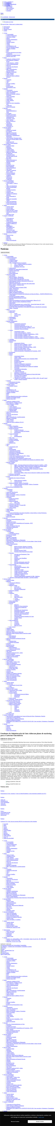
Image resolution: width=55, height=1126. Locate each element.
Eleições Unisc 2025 (11, 398)
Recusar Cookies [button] (15, 1121)
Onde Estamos (6, 26)
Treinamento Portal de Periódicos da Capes (24, 616)
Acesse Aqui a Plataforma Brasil (16, 457)
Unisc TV (5, 837)
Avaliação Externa (13, 260)
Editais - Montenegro (14, 288)
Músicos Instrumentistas (14, 704)
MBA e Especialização (11, 538)
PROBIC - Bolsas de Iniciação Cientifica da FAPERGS (27, 467)
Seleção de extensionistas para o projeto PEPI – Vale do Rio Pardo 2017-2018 (26, 304)
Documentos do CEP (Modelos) (16, 453)
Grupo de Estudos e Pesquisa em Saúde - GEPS (25, 347)
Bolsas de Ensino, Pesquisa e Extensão (23, 546)
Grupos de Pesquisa (13, 433)
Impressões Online (10, 910)
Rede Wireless (12, 637)
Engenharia (16, 360)
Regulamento (12, 602)
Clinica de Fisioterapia (11, 913)
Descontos (11, 553)
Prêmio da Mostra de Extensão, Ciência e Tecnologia (26, 484)
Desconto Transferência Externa (21, 563)
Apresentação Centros (19, 331)
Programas (11, 463)
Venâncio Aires (9, 936)
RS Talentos (9, 536)
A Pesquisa (8, 869)
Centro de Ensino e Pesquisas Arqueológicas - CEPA (26, 334)
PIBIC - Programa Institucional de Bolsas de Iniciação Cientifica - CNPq (30, 465)
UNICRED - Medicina (19, 575)
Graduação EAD (10, 542)
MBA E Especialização (11, 893)
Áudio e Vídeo (17, 357)
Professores (16, 696)
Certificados (9, 515)
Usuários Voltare (18, 617)
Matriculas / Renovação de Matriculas (14, 632)
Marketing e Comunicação (20, 373)
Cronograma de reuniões (14, 450)
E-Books (11, 319)
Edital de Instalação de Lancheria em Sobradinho (20, 305)
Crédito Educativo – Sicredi (20, 572)
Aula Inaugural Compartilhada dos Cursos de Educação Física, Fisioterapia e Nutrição (25, 716)
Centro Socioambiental (11, 680)
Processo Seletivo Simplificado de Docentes (19, 279)
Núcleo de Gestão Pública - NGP (21, 348)
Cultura (5, 681)
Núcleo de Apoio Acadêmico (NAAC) (15, 422)
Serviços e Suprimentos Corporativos (22, 363)
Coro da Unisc (9, 683)
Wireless (16, 619)
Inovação (5, 518)
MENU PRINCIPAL (5, 954)
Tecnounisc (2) (9, 528)
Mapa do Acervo (18, 625)
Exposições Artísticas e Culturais (21, 612)
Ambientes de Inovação (11, 870)
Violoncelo (16, 709)
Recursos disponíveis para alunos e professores (16, 396)
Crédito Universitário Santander (21, 571)
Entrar (2, 13)
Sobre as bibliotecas (13, 620)
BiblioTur (16, 604)
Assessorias (11, 322)
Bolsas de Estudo (13, 409)
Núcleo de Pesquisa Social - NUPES (22, 349)
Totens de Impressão (19, 371)
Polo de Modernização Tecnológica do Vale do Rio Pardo (27, 374)
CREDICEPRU (12, 410)
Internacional (12, 17)
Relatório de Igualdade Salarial (13, 397)
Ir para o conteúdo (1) (8, 1)
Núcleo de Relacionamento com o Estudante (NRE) (26, 358)
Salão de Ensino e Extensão (12, 882)
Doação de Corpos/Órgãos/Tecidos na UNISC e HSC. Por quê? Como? (31, 378)
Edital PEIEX (12, 303)
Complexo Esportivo (11, 669)
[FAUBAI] (3, 947)
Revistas (16, 316)
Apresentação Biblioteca (14, 582)
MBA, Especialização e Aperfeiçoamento (15, 417)
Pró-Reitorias (12, 352)
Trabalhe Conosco (7, 29)
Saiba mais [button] (41, 1117)
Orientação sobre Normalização (21, 613)
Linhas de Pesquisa (13, 439)
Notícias (5, 724)
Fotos (10, 686)
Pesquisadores (17, 432)
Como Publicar (12, 318)
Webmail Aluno (12, 641)
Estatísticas (11, 593)
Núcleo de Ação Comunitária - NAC (22, 345)
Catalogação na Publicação (20, 607)
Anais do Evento (18, 481)
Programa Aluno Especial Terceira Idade (23, 551)
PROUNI (11, 299)
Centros (11, 330)
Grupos (16, 435)
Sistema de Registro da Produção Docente (15, 638)
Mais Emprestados (18, 597)
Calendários (9, 628)
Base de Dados (17, 588)
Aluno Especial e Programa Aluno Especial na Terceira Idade (20, 897)
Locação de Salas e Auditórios (13, 655)
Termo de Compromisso (14, 648)
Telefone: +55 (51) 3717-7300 (13, 940)
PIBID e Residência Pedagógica (16, 292)
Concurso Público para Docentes (16, 278)
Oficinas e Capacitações (14, 474)
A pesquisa (8, 424)
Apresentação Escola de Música (21, 694)
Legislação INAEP (13, 461)
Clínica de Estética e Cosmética (13, 919)
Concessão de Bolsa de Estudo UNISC (18, 287)
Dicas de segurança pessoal (12, 391)
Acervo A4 (16, 586)
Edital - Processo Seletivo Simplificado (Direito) (20, 301)
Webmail (8, 639)
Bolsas (10, 545)
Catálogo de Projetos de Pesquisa (21, 431)
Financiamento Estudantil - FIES (21, 567)
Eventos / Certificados (8, 715)
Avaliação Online (13, 261)
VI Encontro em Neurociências (13, 717)
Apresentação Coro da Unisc (15, 685)
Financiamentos (12, 564)
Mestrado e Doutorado (11, 418)
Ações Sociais (9, 509)
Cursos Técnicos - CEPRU (12, 404)
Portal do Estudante (10, 654)
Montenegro (9, 933)
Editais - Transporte (13, 308)
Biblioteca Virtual (13, 585)
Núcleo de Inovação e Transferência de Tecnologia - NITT (27, 351)
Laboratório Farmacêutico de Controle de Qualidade (26, 366)
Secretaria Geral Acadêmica (20, 375)
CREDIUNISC (17, 566)
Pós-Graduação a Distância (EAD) (14, 402)
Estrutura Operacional (14, 270)
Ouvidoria (8, 380)
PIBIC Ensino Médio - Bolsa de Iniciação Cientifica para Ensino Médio (30, 466)
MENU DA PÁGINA (5, 252)
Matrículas (8, 880)
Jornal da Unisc (9, 725)
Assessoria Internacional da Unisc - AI (23, 326)
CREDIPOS (17, 568)
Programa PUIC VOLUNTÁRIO (22, 470)
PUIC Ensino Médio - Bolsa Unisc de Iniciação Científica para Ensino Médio (31, 472)
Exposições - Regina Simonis (15, 699)
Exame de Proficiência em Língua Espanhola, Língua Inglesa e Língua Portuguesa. (28, 512)
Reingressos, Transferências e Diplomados (15, 540)
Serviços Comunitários (8, 659)
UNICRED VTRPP (18, 569)
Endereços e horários (14, 590)
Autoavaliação (12, 268)
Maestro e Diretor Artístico (15, 703)
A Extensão (9, 497)
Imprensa (8, 727)
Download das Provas (14, 533)
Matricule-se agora (13, 667)
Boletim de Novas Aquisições (21, 606)
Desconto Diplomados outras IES (21, 562)
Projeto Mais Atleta (13, 668)
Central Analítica (10, 660)
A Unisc (5, 255)
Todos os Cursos (10, 854)
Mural (4, 825)
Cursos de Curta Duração (12, 414)
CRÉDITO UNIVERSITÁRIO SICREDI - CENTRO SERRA (23, 577)
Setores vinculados (10, 496)
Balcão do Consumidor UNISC (13, 676)
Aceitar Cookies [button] (40, 1121)
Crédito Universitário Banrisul (21, 573)
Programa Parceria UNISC (20, 550)
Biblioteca (8, 581)
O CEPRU (11, 405)
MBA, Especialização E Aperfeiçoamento (15, 866)
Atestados (11, 441)
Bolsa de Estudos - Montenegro (16, 277)
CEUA (8, 444)
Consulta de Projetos (13, 506)
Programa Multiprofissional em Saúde (17, 297)
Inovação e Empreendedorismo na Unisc (15, 519)
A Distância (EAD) (10, 856)
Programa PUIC (18, 471)
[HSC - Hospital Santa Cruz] (7, 950)
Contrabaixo (17, 711)
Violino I (16, 705)
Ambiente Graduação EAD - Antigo (14, 652)
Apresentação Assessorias (20, 323)
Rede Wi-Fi (9, 906)
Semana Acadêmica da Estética (13, 720)
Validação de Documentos (12, 656)
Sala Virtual (9, 651)
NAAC (5, 826)
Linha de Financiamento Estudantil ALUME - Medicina (27, 576)
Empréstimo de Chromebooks (21, 610)
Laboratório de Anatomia (20, 376)
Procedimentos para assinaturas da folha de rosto (20, 458)
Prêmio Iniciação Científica (20, 480)
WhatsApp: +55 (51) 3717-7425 (13, 941)
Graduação (8, 415)
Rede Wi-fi (8, 634)
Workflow (8, 643)
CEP (7, 445)
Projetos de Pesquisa (13, 428)
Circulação (16, 595)
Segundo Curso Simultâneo (20, 558)
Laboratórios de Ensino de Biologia (22, 365)
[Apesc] (3, 949)
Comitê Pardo (12, 286)
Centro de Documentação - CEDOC (22, 332)
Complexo (16, 623)
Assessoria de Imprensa (19, 325)
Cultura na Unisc (13, 691)
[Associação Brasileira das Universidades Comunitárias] (13, 945)
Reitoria (11, 353)
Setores (10, 354)
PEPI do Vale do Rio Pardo (15, 291)
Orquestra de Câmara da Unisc (13, 700)
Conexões (8, 670)
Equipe (10, 448)
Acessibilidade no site (11, 389)
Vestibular (8, 531)
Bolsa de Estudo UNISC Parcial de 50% (23, 547)
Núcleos (11, 341)
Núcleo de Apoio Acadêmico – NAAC (23, 344)
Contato (5, 30)
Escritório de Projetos (19, 361)
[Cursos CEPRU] (5, 953)
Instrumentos (17, 695)
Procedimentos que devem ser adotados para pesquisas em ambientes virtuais (26, 459)
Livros (15, 313)
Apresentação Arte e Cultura (15, 690)
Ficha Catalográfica (13, 601)
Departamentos (12, 340)
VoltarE (8, 387)
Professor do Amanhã (11, 534)
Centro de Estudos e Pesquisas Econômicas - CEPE (26, 336)
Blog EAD (8, 729)
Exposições (16, 624)
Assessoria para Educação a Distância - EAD (24, 327)
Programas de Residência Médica (16, 296)
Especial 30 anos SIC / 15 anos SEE (17, 475)
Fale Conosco (12, 272)
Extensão (5, 488)
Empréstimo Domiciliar (19, 611)
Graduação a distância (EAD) (13, 401)
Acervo (16, 594)
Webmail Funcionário (14, 642)
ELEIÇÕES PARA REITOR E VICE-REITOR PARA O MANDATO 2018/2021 (28, 306)
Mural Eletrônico (10, 646)
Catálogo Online (10, 629)
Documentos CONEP (14, 454)
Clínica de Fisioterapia (11, 677)
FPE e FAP (11, 437)
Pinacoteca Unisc (10, 713)
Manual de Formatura (11, 902)
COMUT (16, 608)
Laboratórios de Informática (20, 369)
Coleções (16, 621)
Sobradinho (9, 935)
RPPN (7, 393)
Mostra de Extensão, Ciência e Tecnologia (18, 483)
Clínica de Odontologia (11, 663)
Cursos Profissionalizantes (15, 408)
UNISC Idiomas (10, 419)
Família (16, 556)
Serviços (11, 603)
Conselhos (11, 339)
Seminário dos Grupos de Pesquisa (17, 477)
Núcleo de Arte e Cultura (12, 689)
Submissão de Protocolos (14, 452)
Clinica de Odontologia (11, 914)
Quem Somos (12, 310)
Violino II (16, 707)
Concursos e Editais (10, 274)
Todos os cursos (10, 420)
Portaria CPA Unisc (18, 265)
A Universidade (9, 256)
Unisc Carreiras (9, 524)
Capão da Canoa (10, 932)
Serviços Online (7, 579)
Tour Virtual (6, 28)
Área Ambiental (9, 843)
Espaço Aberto (12, 698)
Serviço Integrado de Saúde (12, 674)
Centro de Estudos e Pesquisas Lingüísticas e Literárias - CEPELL (29, 338)
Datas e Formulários (13, 426)
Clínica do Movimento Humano (13, 664)
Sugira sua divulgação (11, 730)
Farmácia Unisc (17, 362)
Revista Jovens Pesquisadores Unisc (14, 487)
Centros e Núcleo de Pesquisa (16, 427)
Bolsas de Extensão (13, 501)
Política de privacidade (8, 838)
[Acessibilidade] (5, 17)
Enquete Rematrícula (11, 650)
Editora (8, 309)
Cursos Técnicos (13, 406)
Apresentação (12, 259)
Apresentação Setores (19, 356)
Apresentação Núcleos (19, 343)
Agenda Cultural (10, 682)
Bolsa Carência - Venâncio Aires (16, 284)
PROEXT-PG (12, 443)
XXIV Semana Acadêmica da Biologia (15, 718)
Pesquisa (5, 423)
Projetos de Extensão (14, 498)
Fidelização (16, 559)
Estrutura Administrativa (11, 321)
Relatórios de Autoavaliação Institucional (18, 269)
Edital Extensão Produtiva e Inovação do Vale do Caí (21, 281)
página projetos (12, 507)
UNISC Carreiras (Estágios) (20, 379)
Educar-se (8, 413)
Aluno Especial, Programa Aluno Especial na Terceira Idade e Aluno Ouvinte (23, 541)
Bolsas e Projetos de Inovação (13, 525)
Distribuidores (12, 317)
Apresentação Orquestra (14, 702)
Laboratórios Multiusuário (12, 527)
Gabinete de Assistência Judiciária (14, 673)
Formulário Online (13, 383)
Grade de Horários (10, 630)
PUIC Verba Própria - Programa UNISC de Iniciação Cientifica (28, 468)
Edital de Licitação (13, 290)
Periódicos (17, 599)
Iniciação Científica (10, 462)
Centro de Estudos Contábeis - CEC (22, 335)
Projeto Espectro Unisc (11, 678)
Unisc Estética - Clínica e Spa (13, 661)
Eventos (8, 476)
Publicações (12, 312)
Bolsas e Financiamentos (11, 544)
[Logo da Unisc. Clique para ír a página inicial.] (12, 24)
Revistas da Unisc (10, 645)
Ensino (5, 400)
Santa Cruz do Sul (10, 931)
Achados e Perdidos (10, 392)
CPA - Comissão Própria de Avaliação (17, 262)
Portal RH (5, 824)
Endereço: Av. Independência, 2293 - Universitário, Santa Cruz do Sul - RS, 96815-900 (26, 939)
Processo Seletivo (7, 529)
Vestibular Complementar (12, 891)
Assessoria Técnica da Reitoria (21, 329)
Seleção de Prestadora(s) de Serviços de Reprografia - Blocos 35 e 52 (24, 300)
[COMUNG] (16, 946)
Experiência (17, 555)
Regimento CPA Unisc (19, 266)
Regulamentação (18, 436)
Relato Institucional (13, 273)
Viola (15, 708)
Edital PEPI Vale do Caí (14, 282)
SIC (10, 479)
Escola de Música (10, 687)
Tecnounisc (16, 367)
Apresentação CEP (13, 446)
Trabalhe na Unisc (10, 851)
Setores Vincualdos (10, 883)
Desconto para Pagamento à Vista (22, 554)
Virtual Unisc (9, 908)
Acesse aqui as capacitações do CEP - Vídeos (19, 455)
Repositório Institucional (19, 589)
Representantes (12, 449)
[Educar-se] (3, 951)
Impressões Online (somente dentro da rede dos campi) (18, 633)
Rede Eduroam (12, 636)
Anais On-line (17, 314)
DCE (7, 395)
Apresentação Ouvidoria (14, 382)
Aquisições (11, 584)
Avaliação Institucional (11, 257)
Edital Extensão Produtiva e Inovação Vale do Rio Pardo (22, 283)
